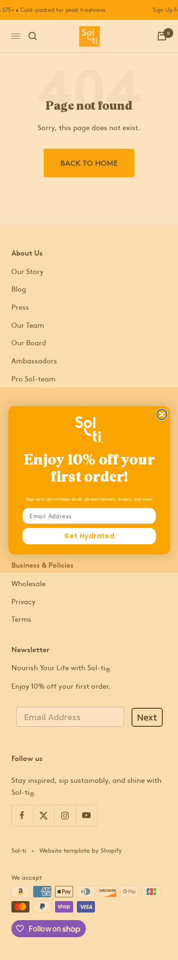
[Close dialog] (162, 414)
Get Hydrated (89, 536)
